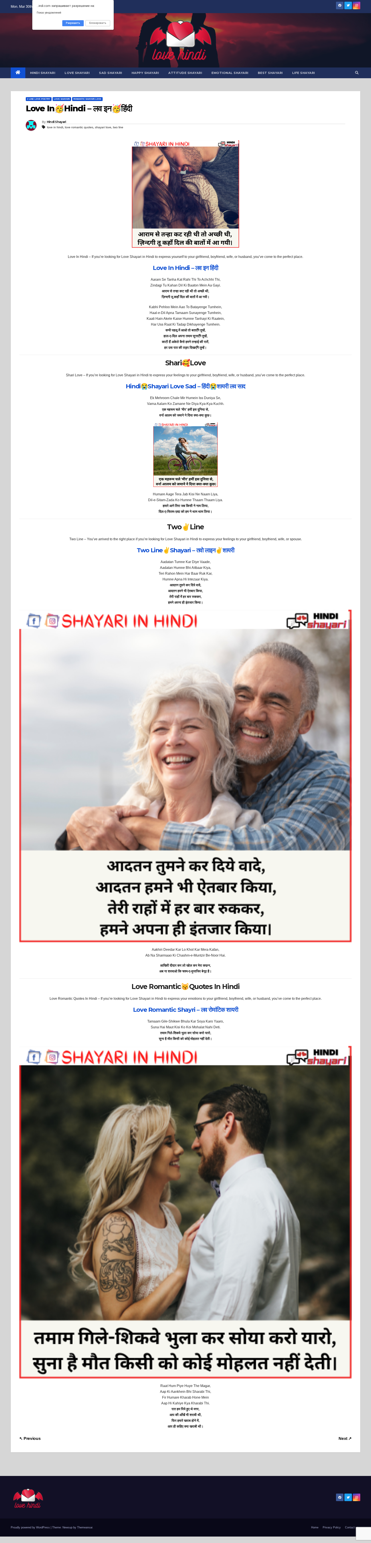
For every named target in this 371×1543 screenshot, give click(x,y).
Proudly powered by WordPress (31, 1527)
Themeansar (84, 1527)
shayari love (103, 127)
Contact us (352, 1527)
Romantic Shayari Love (87, 99)
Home (314, 1527)
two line (118, 127)
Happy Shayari (145, 73)
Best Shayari (270, 73)
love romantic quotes (79, 127)
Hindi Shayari (42, 73)
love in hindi (55, 127)
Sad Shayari (110, 73)
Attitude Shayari (185, 73)
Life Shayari (303, 73)
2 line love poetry (38, 99)
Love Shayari (77, 73)
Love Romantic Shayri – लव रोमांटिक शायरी (185, 1009)
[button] (357, 73)
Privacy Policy (332, 1527)
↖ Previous (30, 1438)
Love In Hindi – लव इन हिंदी (185, 267)
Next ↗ (345, 1438)
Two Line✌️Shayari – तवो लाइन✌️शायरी (185, 550)
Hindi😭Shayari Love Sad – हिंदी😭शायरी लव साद (185, 386)
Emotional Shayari (229, 73)
